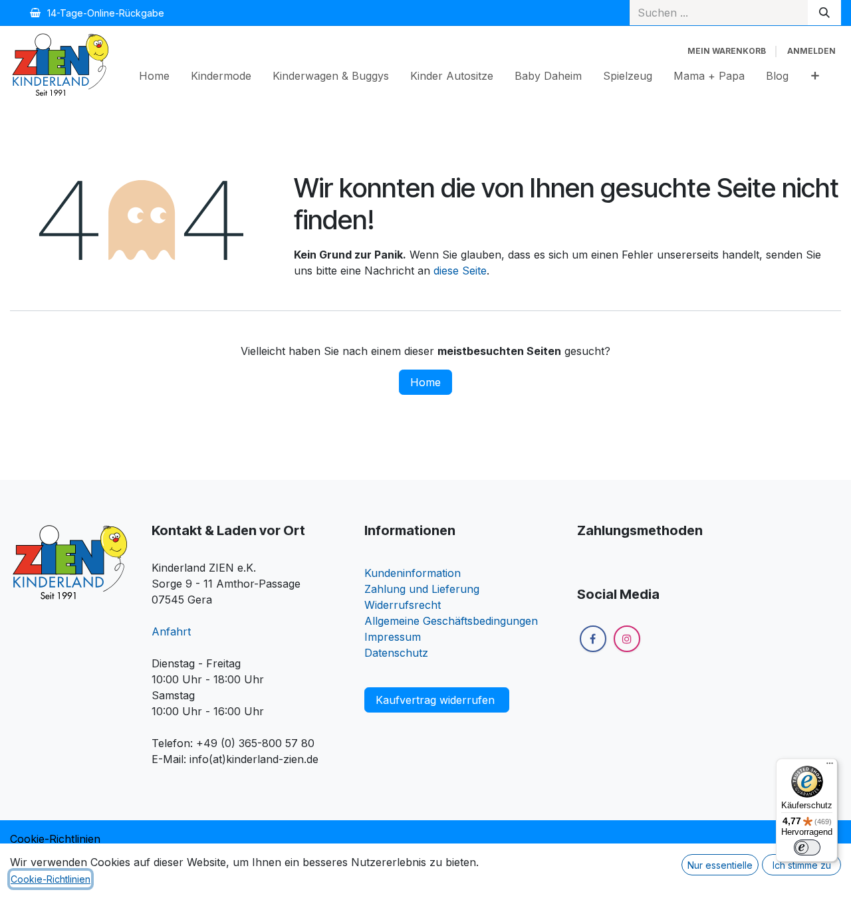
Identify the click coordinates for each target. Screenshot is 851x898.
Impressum (392, 636)
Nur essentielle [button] (720, 865)
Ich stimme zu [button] (802, 865)
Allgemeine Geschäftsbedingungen (451, 620)
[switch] (807, 847)
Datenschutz (396, 652)
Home (425, 382)
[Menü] (830, 766)
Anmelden (811, 51)
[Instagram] (627, 638)
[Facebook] (593, 638)
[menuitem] (154, 75)
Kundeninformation (412, 573)
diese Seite (460, 270)
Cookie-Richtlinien (55, 838)
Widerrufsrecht (402, 605)
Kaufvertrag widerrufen (437, 700)
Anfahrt (171, 631)
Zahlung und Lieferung (421, 589)
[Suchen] (824, 12)
